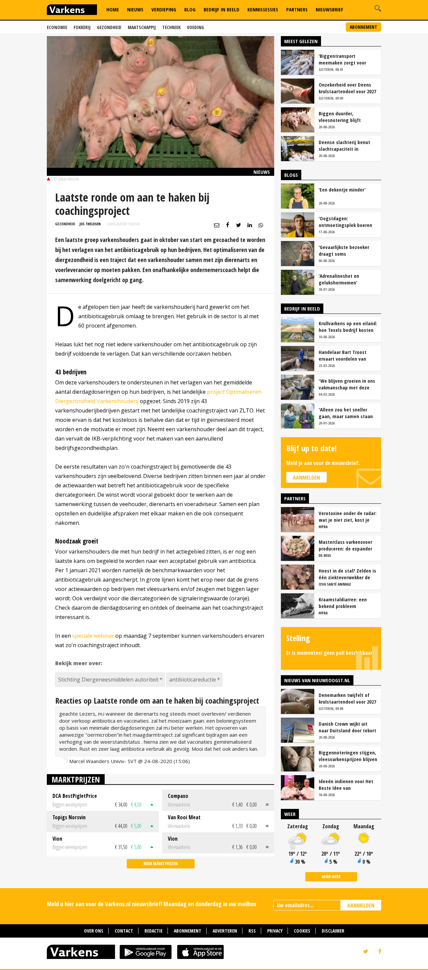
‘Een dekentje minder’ (342, 189)
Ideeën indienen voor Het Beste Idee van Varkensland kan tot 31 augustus (346, 784)
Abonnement (363, 27)
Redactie (153, 931)
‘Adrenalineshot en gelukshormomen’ (339, 279)
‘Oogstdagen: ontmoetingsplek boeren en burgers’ (345, 221)
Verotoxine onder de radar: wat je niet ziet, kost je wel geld (348, 516)
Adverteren (225, 931)
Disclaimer (333, 931)
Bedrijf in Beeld (221, 9)
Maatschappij (142, 27)
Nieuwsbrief (329, 9)
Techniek (171, 27)
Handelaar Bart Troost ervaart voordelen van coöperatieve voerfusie (343, 355)
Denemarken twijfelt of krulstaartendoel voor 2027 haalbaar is (347, 698)
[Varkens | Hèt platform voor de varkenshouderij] (72, 10)
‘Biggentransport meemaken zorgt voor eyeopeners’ (342, 59)
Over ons (93, 931)
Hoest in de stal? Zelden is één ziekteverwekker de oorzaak (347, 574)
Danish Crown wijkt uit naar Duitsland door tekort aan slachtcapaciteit (347, 727)
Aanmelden (306, 477)
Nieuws (135, 9)
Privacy (275, 931)
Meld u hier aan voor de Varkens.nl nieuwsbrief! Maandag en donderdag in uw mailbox (151, 904)
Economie (57, 27)
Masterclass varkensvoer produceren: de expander (345, 545)
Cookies (302, 931)
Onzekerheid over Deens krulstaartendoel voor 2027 (347, 88)
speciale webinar (93, 635)
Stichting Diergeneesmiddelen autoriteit (108, 679)
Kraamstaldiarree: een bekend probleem (343, 602)
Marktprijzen (75, 779)
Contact (124, 931)
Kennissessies (262, 9)
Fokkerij (82, 27)
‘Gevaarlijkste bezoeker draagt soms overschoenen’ (344, 250)
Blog (190, 9)
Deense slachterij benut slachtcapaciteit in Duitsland (344, 145)
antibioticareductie (192, 679)
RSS (252, 931)
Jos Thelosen (90, 223)
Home (112, 9)
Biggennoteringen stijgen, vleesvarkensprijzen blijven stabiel (348, 755)
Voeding (195, 27)
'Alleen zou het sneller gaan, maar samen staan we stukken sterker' (346, 412)
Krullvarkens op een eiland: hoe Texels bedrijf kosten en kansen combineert (348, 326)
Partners (297, 9)
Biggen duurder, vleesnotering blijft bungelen (340, 116)
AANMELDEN (360, 905)
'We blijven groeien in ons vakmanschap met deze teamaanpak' (347, 384)
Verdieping (163, 9)
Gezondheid (109, 27)
